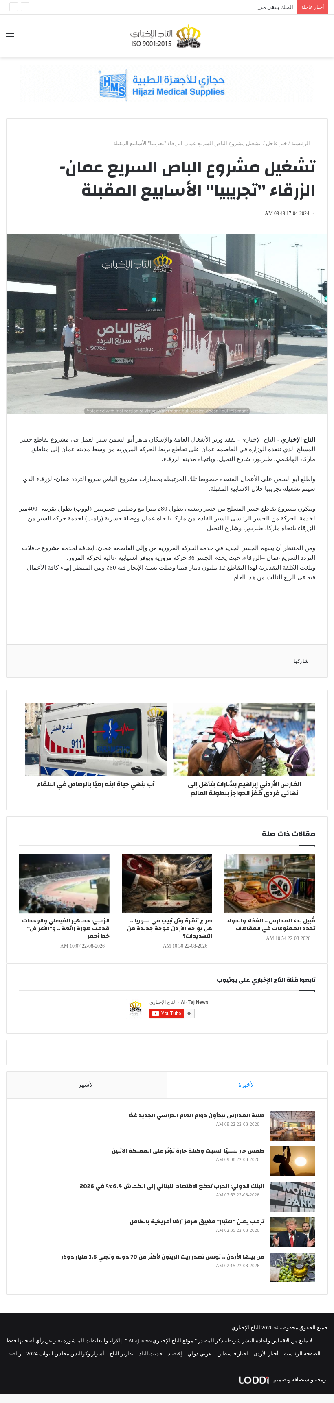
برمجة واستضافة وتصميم (300, 1380)
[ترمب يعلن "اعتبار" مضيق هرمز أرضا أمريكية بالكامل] (292, 1232)
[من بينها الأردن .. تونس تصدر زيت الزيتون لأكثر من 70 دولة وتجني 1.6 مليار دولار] (292, 1267)
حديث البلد (151, 1354)
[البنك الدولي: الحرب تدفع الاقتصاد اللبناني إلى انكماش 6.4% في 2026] (292, 1197)
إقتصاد (175, 1354)
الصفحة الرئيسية (302, 1354)
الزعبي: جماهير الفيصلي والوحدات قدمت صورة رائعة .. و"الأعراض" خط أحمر (66, 929)
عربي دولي (199, 1354)
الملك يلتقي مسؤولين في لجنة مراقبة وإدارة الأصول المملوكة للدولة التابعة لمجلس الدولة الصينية (187, 7)
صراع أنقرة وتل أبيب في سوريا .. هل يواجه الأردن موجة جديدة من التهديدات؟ (169, 929)
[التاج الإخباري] (167, 36)
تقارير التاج (122, 1354)
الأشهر (86, 1084)
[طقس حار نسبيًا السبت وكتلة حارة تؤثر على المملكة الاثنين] (292, 1161)
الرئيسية (301, 143)
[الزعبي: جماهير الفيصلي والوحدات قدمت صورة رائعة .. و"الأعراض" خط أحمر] (64, 883)
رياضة (14, 1354)
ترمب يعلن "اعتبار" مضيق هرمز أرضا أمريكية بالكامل (197, 1221)
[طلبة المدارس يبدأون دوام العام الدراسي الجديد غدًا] (292, 1126)
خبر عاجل (276, 143)
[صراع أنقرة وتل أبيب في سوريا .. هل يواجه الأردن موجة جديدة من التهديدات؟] (167, 883)
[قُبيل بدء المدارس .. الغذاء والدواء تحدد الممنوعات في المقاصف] (269, 883)
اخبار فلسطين (232, 1354)
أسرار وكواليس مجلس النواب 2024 (65, 1354)
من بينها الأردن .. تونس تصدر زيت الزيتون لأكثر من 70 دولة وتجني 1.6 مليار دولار (162, 1257)
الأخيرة (247, 1084)
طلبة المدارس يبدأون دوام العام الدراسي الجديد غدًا (196, 1115)
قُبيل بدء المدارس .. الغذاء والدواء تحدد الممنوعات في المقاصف (271, 925)
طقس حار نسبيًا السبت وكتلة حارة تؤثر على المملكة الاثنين (188, 1151)
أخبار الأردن (266, 1354)
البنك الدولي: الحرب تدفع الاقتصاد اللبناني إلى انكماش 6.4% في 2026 (172, 1186)
